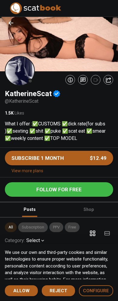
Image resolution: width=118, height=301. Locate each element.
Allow (21, 290)
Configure (96, 290)
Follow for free (59, 189)
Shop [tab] (89, 209)
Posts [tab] (30, 209)
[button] (11, 227)
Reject (58, 290)
